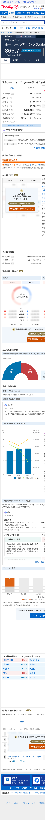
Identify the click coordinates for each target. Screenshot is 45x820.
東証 (12, 88)
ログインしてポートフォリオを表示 (31, 28)
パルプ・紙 (15, 40)
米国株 (18, 13)
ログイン (36, 8)
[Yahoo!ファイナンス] (16, 6)
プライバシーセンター (29, 803)
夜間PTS (31, 88)
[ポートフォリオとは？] (15, 28)
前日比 (21, 722)
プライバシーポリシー (13, 803)
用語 (12, 93)
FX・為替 (26, 13)
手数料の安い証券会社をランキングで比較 (21, 125)
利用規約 (42, 803)
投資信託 (35, 13)
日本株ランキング (19, 17)
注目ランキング (34, 17)
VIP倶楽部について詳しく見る (21, 209)
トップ (4, 13)
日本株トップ (6, 17)
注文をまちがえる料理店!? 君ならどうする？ (19, 2)
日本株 (11, 13)
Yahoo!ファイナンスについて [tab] (20, 793)
